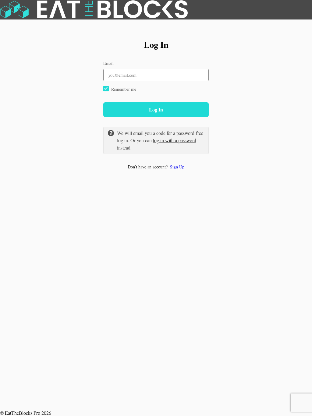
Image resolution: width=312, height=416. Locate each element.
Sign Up (177, 167)
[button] (156, 167)
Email (108, 63)
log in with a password (174, 140)
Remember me (123, 89)
